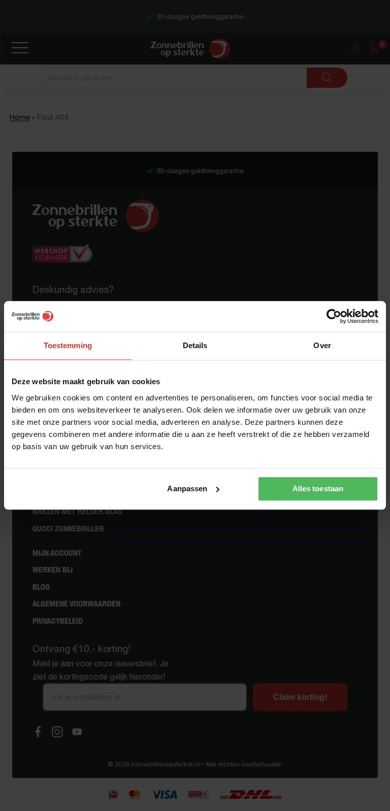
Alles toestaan (317, 488)
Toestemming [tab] (68, 345)
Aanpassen (187, 488)
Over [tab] (322, 345)
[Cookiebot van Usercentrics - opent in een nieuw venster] (333, 316)
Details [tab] (195, 345)
